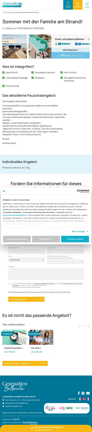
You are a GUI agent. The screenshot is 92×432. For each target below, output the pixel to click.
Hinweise (11, 267)
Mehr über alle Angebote (17, 363)
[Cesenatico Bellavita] (12, 4)
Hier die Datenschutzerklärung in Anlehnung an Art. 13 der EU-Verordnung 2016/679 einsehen (39, 292)
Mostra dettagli (78, 231)
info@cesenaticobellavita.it (16, 403)
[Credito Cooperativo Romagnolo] (82, 408)
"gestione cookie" (36, 224)
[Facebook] (79, 393)
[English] (84, 399)
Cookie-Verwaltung (22, 412)
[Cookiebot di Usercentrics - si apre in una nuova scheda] (78, 191)
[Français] (88, 399)
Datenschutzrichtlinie (9, 412)
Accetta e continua (75, 239)
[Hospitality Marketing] (29, 422)
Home (4, 12)
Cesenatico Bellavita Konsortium (44, 283)
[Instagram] (83, 393)
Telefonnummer (13, 248)
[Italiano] (80, 399)
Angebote (10, 12)
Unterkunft (51, 248)
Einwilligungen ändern (36, 412)
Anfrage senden (19, 299)
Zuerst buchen (12, 348)
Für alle (35, 348)
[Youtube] (88, 393)
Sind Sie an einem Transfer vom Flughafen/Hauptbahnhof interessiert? (60, 257)
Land (10, 256)
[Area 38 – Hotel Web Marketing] (15, 419)
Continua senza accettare (16, 239)
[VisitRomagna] (50, 408)
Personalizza (44, 239)
